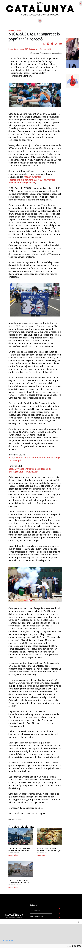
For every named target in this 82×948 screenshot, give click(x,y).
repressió (19, 819)
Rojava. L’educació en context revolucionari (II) (49, 849)
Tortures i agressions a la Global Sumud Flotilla (20, 849)
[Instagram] (60, 913)
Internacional (15, 30)
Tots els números (36, 917)
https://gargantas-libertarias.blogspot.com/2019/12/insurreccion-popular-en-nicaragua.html (32, 179)
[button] (40, 21)
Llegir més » (13, 855)
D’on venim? (35, 911)
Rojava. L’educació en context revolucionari (18, 881)
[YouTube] (60, 917)
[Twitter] (60, 908)
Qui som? (33, 905)
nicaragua (11, 819)
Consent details (8, 941)
